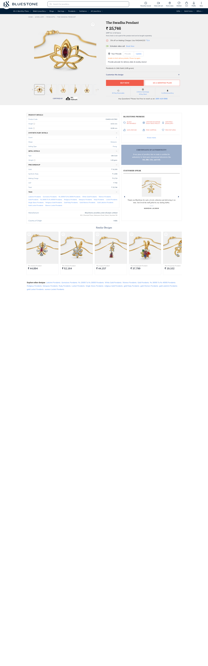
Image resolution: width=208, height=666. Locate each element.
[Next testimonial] (178, 197)
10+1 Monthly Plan (162, 83)
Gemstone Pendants (50, 197)
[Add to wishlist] (93, 24)
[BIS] (71, 98)
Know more (151, 138)
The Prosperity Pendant (172, 266)
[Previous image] (32, 89)
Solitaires (83, 11)
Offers (199, 11)
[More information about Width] (34, 128)
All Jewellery (96, 11)
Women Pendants (105, 197)
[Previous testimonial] (124, 197)
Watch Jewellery (39, 11)
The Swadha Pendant (66, 17)
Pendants (72, 11)
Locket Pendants (111, 199)
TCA (148, 40)
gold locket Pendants (35, 205)
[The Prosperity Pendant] (179, 248)
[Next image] (98, 89)
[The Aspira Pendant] (111, 248)
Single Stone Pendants (36, 202)
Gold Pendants (33, 199)
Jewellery (39, 17)
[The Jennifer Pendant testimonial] (151, 187)
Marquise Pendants (85, 199)
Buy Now (124, 83)
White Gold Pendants (89, 197)
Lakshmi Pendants (34, 197)
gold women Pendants (87, 202)
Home (30, 17)
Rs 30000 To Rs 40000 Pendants (51, 199)
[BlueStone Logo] (21, 4)
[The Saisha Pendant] (42, 248)
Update (139, 54)
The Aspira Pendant (103, 266)
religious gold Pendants (54, 202)
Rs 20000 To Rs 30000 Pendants (69, 197)
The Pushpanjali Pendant (139, 266)
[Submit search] (50, 4)
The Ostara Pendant (69, 266)
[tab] (39, 89)
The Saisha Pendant (35, 266)
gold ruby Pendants (71, 202)
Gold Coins (188, 11)
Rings (52, 11)
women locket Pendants (53, 205)
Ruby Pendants (99, 199)
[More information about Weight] (34, 160)
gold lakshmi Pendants (105, 202)
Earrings (61, 11)
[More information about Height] (34, 124)
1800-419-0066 (161, 99)
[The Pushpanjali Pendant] (145, 248)
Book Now (130, 46)
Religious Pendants (70, 199)
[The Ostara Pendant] (77, 248)
